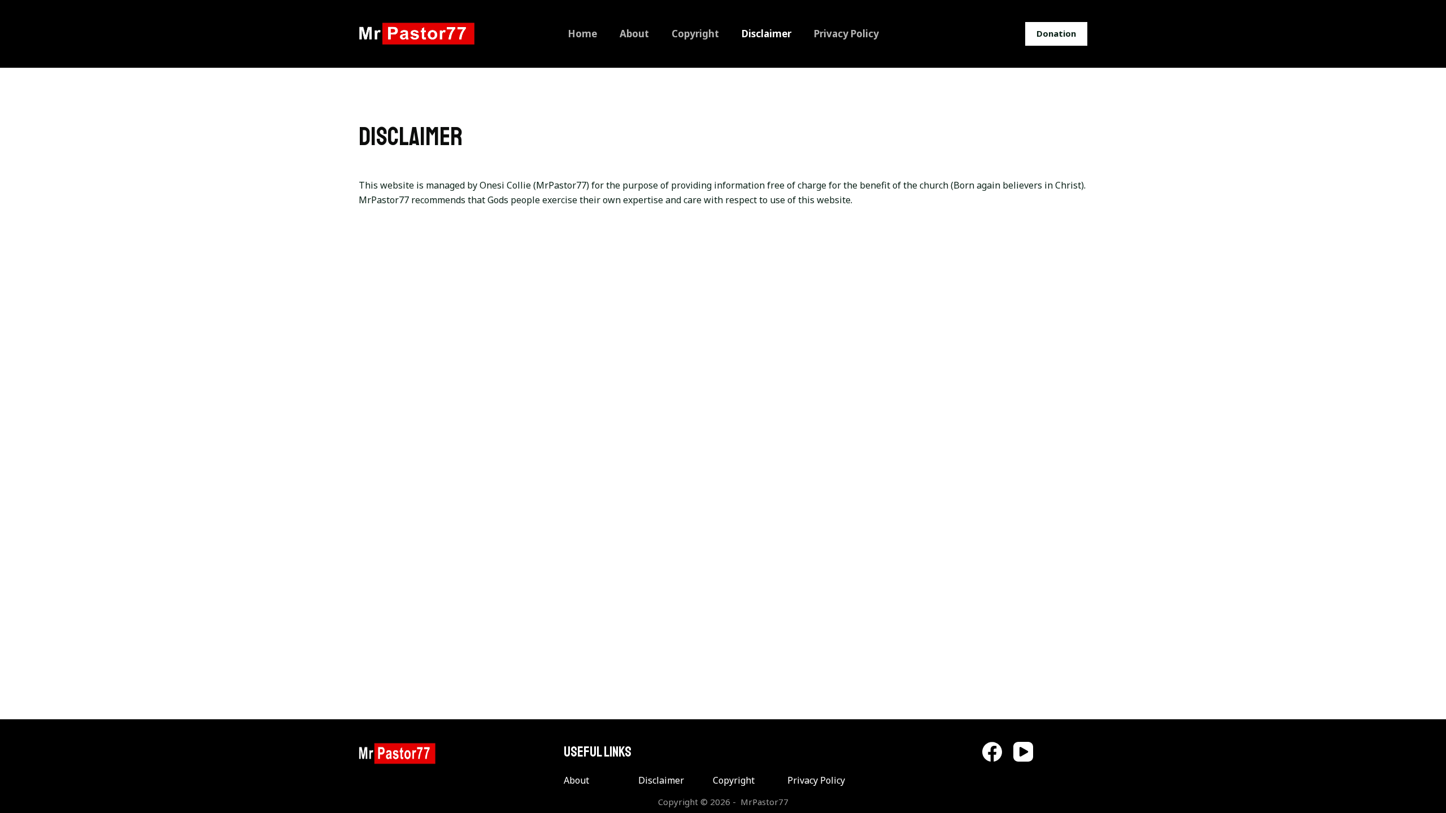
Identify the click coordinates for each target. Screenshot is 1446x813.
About (634, 33)
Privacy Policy (846, 33)
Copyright (695, 33)
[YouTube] (1023, 752)
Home (582, 33)
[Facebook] (992, 752)
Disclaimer (766, 33)
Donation (1056, 33)
